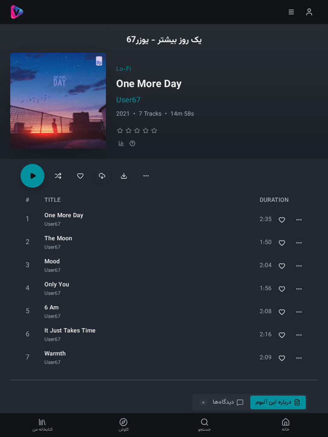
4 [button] (27, 288)
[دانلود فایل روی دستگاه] (123, 175)
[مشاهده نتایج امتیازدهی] (121, 143)
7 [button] (27, 358)
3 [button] (27, 265)
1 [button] (27, 219)
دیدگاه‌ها (218, 402)
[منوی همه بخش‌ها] (291, 12)
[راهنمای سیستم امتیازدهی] (132, 143)
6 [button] (27, 334)
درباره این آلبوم (273, 402)
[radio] (120, 130)
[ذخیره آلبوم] (80, 175)
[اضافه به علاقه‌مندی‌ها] (282, 220)
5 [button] (27, 311)
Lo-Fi (123, 69)
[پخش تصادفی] (58, 175)
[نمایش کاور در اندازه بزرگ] (58, 101)
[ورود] (309, 11)
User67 (128, 101)
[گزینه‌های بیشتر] (146, 175)
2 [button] (27, 242)
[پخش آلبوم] (32, 176)
